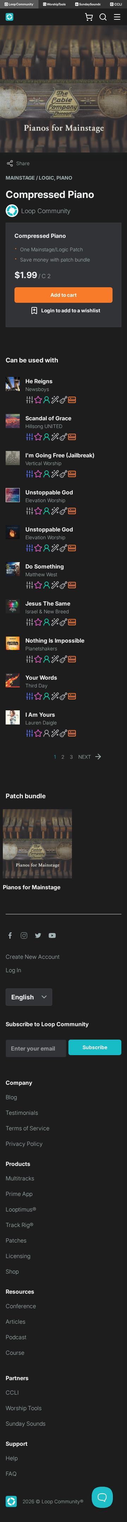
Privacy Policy (24, 1143)
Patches (16, 1240)
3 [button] (71, 757)
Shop (12, 1271)
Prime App (19, 1193)
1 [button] (55, 757)
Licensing (18, 1255)
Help (12, 1458)
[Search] (103, 17)
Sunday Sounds (26, 1423)
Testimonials (22, 1112)
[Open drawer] (117, 17)
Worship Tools (24, 1408)
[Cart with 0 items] (89, 17)
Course (15, 1352)
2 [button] (62, 757)
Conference (21, 1306)
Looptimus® (21, 1209)
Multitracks (20, 1178)
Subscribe (95, 1047)
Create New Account (33, 956)
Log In (13, 970)
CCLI (12, 1392)
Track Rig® (20, 1224)
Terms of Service (27, 1128)
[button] (73, 400)
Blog (11, 1097)
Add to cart (63, 295)
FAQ (11, 1473)
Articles (15, 1321)
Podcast (16, 1337)
